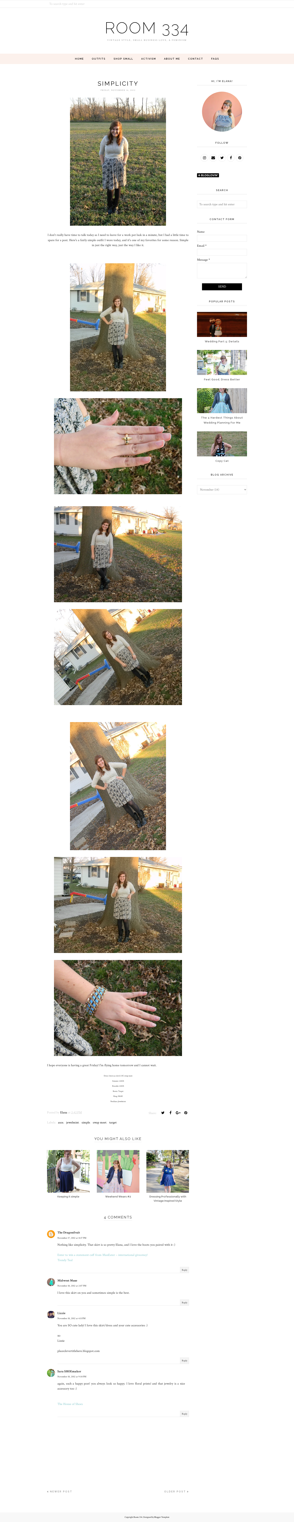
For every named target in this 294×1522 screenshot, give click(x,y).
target (113, 1122)
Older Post (175, 1491)
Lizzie (61, 1313)
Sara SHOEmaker (69, 1371)
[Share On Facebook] (170, 1113)
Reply (184, 1270)
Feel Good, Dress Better (222, 379)
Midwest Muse (67, 1281)
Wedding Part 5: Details (222, 341)
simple (86, 1122)
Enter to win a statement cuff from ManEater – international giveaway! (102, 1255)
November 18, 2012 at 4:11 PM (71, 1318)
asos (60, 1122)
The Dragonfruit (68, 1232)
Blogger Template (161, 1517)
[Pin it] (185, 1113)
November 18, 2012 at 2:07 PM (71, 1285)
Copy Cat (222, 460)
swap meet (99, 1122)
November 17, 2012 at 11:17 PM (71, 1237)
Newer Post (61, 1491)
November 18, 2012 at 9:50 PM (71, 1376)
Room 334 (147, 27)
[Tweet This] (163, 1113)
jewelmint (72, 1122)
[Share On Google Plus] (178, 1113)
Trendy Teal (65, 1260)
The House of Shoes (70, 1404)
